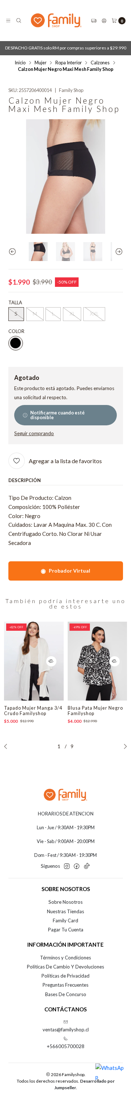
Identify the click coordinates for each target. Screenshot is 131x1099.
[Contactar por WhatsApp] (109, 1077)
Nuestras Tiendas (65, 911)
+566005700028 (65, 1046)
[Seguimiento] (94, 20)
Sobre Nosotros (65, 902)
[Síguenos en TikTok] (86, 866)
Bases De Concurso (65, 994)
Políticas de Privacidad (65, 976)
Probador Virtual (65, 570)
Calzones (100, 62)
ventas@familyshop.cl (66, 1029)
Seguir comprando (34, 433)
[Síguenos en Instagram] (66, 866)
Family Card (65, 920)
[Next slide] (117, 251)
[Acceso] (104, 20)
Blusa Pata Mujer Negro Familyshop (95, 711)
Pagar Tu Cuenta (65, 929)
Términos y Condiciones (65, 957)
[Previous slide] (13, 251)
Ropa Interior (68, 62)
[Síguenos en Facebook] (76, 866)
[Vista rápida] (51, 661)
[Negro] (15, 343)
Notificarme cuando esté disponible (57, 415)
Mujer (41, 62)
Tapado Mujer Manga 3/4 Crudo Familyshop (33, 711)
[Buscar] (19, 20)
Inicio (20, 62)
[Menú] (8, 20)
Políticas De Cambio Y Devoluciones (65, 967)
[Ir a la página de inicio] (56, 20)
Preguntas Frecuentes (65, 985)
